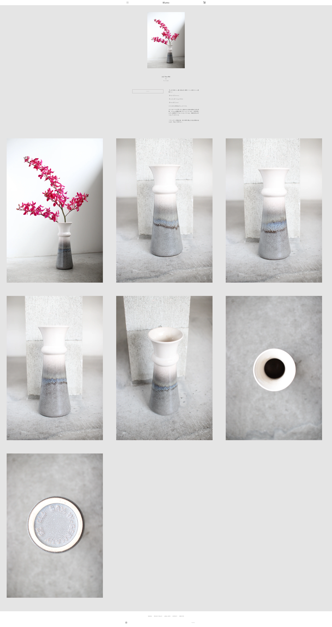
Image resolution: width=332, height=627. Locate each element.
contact (174, 616)
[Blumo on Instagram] (126, 622)
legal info (167, 616)
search (150, 616)
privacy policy (158, 616)
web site (181, 616)
